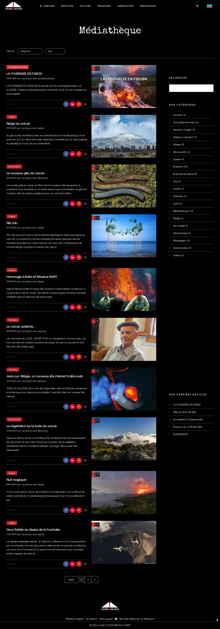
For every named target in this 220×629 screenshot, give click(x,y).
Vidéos (177, 255)
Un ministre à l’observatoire (188, 419)
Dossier (176, 159)
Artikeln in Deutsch (183, 137)
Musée (176, 218)
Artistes (177, 144)
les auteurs (91, 619)
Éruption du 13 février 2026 (187, 426)
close (217, 620)
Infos (175, 181)
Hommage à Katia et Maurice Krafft (31, 276)
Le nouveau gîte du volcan (25, 173)
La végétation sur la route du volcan (31, 426)
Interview (178, 196)
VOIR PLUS (11, 104)
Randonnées (180, 247)
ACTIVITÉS (85, 6)
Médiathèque (181, 211)
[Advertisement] (191, 329)
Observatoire (180, 233)
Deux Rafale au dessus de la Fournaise (33, 529)
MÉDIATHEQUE (148, 6)
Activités (177, 115)
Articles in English (182, 129)
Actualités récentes (183, 122)
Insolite (177, 188)
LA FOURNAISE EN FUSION (24, 73)
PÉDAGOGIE (104, 6)
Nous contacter (106, 619)
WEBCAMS (49, 6)
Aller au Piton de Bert (184, 412)
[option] (110, 625)
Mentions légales (75, 619)
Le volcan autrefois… (21, 326)
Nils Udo (12, 223)
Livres (176, 203)
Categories (25, 51)
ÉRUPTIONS (67, 6)
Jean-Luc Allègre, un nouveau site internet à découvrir (44, 376)
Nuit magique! (16, 479)
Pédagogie (179, 240)
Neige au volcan (18, 123)
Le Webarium (147, 619)
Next (71, 579)
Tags (50, 51)
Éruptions (178, 166)
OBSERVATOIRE (125, 6)
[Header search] (197, 6)
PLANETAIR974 (180, 434)
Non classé (179, 225)
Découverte (179, 152)
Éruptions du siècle (183, 174)
